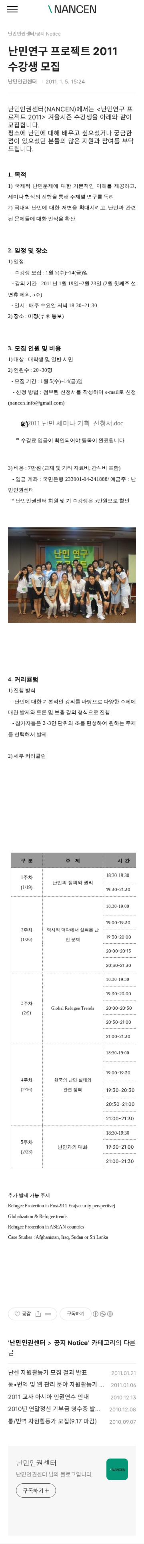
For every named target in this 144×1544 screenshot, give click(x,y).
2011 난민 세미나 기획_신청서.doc (75, 423)
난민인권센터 (28, 1343)
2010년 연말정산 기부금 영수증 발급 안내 (61, 1409)
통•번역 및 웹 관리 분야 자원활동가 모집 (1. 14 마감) (74, 1384)
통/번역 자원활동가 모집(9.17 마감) (52, 1421)
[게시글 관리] (48, 1314)
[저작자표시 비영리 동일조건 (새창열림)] (102, 1314)
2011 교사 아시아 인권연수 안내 (48, 1397)
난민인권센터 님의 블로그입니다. (54, 1474)
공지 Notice (71, 1343)
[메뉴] (12, 10)
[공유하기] (38, 1314)
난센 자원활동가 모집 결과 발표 (47, 1372)
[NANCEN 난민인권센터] (72, 9)
